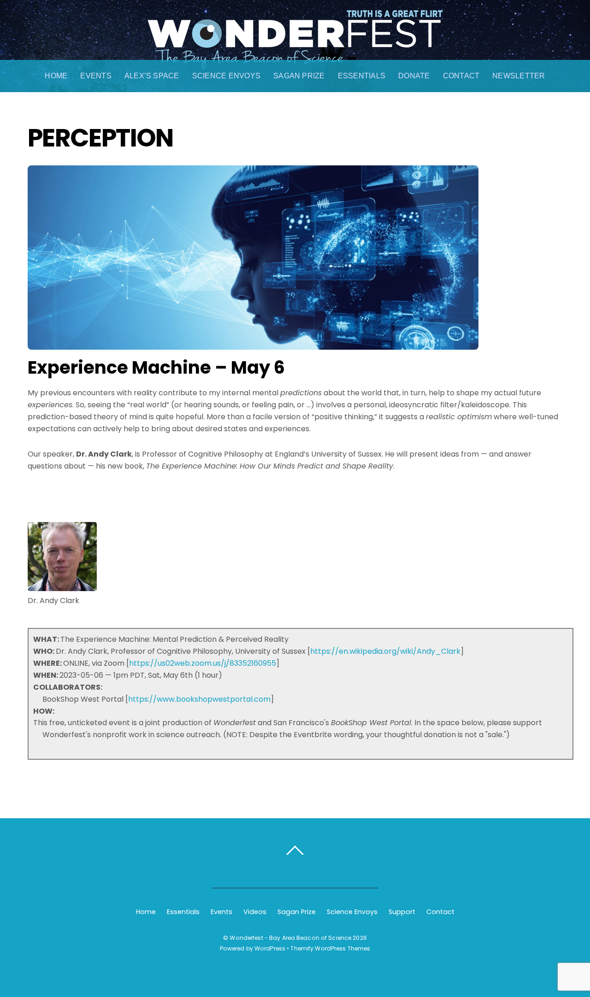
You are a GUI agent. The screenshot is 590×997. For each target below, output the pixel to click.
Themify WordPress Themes (330, 948)
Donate (414, 76)
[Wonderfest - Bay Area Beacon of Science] (295, 59)
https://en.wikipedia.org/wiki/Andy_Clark (385, 651)
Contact (461, 76)
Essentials (361, 76)
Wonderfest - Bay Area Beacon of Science (290, 938)
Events (95, 76)
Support (402, 911)
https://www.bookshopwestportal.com (199, 699)
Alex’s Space (151, 76)
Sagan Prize (299, 76)
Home (56, 76)
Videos (254, 911)
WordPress (269, 948)
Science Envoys (226, 76)
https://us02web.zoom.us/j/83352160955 (202, 663)
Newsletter (518, 76)
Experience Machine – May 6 (156, 367)
